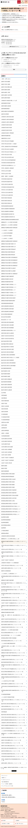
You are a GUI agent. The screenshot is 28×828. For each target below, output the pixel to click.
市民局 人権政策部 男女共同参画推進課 (9, 146)
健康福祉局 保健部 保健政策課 (7, 276)
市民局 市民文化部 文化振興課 (7, 149)
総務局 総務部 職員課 (5, 97)
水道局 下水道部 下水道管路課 (7, 460)
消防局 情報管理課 (5, 400)
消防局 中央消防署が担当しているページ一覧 (10, 742)
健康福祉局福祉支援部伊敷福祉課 (8, 252)
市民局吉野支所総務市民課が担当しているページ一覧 (12, 756)
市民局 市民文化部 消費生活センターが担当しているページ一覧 (13, 700)
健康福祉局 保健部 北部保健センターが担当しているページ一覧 (13, 557)
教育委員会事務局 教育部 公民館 (8, 500)
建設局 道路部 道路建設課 (6, 379)
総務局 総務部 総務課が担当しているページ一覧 (11, 568)
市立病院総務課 (4, 414)
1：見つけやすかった (7, 65)
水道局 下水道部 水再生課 (6, 462)
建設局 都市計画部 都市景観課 (7, 352)
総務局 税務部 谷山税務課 (7, 176)
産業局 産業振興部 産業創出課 (7, 306)
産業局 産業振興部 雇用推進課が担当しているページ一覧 (13, 621)
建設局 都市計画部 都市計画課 (7, 349)
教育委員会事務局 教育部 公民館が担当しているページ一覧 (13, 600)
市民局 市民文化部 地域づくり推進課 (8, 143)
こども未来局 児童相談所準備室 (7, 697)
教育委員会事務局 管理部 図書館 (8, 484)
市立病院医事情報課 (5, 419)
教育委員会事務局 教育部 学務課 (8, 487)
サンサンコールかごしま (5, 817)
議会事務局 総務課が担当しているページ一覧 (10, 586)
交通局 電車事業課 (5, 430)
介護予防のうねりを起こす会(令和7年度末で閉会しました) (14, 15)
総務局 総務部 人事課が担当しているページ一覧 (11, 763)
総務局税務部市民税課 (5, 103)
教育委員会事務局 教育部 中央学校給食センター (11, 508)
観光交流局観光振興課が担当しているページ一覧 (11, 632)
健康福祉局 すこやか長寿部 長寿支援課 (9, 222)
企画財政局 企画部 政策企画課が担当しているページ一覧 (13, 722)
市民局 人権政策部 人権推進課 (7, 168)
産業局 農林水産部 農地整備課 (7, 327)
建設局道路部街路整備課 (6, 381)
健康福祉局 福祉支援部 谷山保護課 (8, 270)
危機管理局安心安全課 (5, 138)
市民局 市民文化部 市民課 (6, 154)
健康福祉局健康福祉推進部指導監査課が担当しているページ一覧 (13, 677)
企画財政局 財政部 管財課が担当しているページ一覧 (12, 659)
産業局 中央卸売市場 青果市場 (7, 335)
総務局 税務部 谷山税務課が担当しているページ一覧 (12, 683)
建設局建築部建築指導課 (6, 368)
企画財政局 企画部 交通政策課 (7, 122)
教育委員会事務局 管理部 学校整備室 (8, 638)
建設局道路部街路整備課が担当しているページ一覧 (11, 709)
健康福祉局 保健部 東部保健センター (8, 287)
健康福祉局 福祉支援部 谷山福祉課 (8, 268)
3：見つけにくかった (7, 66)
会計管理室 (3, 392)
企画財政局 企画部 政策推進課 (7, 119)
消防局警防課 (4, 398)
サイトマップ (4, 775)
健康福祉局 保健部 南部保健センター (8, 295)
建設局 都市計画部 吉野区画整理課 (8, 362)
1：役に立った (6, 59)
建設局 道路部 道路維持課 (6, 384)
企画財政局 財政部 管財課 (6, 127)
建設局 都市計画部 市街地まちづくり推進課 (10, 357)
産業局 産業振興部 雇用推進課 (7, 311)
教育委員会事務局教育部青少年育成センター (10, 514)
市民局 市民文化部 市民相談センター (8, 151)
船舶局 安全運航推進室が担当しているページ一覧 (11, 728)
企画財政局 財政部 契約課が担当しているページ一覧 (12, 627)
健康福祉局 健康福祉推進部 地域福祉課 (9, 241)
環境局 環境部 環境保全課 (6, 200)
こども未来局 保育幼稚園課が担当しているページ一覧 (12, 730)
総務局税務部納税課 (5, 108)
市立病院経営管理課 (5, 417)
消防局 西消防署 (4, 408)
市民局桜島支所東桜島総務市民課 (8, 162)
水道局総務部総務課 (5, 435)
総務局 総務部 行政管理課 (6, 95)
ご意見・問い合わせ (19, 823)
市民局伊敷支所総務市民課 (6, 178)
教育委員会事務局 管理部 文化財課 (8, 479)
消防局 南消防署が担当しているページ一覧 (10, 706)
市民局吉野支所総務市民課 (6, 181)
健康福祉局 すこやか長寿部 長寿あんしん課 (10, 538)
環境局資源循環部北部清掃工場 (7, 214)
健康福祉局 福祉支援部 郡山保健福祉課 (9, 265)
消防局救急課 (4, 711)
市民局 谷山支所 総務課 (6, 170)
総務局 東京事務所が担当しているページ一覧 (10, 751)
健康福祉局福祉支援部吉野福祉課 (8, 254)
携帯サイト (4, 777)
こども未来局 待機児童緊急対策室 (8, 643)
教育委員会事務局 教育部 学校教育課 (8, 490)
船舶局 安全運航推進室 (6, 570)
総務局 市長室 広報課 (5, 84)
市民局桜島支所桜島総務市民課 (7, 187)
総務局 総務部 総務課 (5, 89)
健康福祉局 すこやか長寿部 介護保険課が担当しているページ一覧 (13, 734)
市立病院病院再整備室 (5, 694)
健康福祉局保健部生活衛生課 (7, 279)
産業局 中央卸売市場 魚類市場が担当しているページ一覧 (13, 619)
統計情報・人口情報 (5, 823)
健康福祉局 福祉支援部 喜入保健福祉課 (9, 273)
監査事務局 (3, 527)
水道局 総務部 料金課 (5, 444)
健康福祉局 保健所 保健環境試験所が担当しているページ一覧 (13, 606)
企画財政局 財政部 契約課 (6, 130)
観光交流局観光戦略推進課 (6, 314)
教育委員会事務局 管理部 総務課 (8, 473)
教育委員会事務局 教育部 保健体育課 (8, 492)
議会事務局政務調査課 (5, 519)
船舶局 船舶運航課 (5, 471)
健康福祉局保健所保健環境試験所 (8, 300)
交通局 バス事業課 (5, 433)
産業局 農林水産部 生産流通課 (7, 325)
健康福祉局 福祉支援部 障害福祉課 (8, 249)
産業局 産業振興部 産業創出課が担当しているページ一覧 (13, 720)
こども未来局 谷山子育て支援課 (7, 680)
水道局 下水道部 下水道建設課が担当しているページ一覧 (13, 603)
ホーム (2, 767)
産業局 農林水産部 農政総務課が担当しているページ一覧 (13, 748)
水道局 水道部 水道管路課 (6, 452)
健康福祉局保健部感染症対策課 (7, 612)
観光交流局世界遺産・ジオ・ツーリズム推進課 (10, 635)
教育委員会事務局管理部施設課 (7, 476)
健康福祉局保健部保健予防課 (7, 281)
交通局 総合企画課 (5, 422)
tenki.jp (3, 801)
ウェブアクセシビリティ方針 (7, 785)
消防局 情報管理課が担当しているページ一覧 (10, 650)
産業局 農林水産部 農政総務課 (7, 322)
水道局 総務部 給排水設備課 (7, 446)
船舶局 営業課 (4, 468)
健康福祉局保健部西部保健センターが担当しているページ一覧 (13, 553)
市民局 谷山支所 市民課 (6, 173)
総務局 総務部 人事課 (5, 92)
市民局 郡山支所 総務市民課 (7, 195)
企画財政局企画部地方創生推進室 (8, 536)
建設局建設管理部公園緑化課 (7, 343)
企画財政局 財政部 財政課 (6, 124)
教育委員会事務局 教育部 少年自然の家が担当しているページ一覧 (13, 594)
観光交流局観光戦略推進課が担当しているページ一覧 (12, 671)
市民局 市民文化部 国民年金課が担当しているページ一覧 (13, 717)
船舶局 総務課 (4, 465)
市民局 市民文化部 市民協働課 (7, 141)
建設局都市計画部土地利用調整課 (8, 354)
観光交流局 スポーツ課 (6, 319)
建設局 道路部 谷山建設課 (6, 389)
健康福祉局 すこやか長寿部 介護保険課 (9, 224)
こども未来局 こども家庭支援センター (9, 573)
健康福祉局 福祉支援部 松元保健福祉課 (9, 262)
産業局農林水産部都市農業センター (8, 330)
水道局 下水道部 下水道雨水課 (7, 560)
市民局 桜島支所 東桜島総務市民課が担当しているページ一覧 (13, 687)
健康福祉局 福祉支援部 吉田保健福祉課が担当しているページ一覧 (13, 656)
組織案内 (3, 75)
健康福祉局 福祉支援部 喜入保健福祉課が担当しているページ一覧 (13, 665)
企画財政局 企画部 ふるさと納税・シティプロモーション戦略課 (13, 647)
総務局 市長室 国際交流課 (6, 87)
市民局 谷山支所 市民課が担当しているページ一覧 (11, 549)
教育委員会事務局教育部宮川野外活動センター (10, 511)
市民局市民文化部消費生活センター (8, 165)
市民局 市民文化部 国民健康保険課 (8, 160)
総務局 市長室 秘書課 (5, 81)
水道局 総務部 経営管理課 (6, 438)
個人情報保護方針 (5, 781)
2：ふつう (14, 59)
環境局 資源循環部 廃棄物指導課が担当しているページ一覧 (13, 725)
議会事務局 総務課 (5, 517)
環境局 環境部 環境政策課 (6, 197)
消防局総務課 (4, 395)
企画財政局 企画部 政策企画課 (7, 116)
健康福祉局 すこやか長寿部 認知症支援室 (9, 629)
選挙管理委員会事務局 (5, 525)
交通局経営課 (4, 427)
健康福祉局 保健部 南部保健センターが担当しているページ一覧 (13, 542)
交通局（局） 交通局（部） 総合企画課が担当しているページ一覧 (13, 616)
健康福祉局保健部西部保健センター (8, 289)
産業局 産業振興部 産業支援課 (7, 308)
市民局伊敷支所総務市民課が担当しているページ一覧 (12, 753)
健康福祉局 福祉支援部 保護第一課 (8, 243)
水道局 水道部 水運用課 (6, 454)
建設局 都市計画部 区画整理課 (7, 360)
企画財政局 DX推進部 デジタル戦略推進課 (10, 562)
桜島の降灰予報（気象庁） (7, 795)
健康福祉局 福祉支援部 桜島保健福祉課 (9, 260)
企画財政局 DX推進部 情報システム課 (9, 100)
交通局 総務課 (4, 425)
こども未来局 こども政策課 (7, 230)
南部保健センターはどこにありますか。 (10, 22)
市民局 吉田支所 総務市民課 (7, 184)
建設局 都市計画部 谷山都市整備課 (8, 365)
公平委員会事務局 (5, 530)
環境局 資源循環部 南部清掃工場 (8, 216)
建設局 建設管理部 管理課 (6, 341)
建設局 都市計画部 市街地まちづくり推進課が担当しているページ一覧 (13, 583)
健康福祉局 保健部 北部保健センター (8, 284)
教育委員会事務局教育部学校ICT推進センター (10, 506)
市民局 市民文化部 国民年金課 (7, 157)
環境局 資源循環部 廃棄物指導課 (8, 208)
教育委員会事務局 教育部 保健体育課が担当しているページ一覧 (13, 691)
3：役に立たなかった (7, 61)
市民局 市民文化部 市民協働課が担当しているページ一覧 (13, 668)
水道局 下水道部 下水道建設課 (7, 457)
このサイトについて (6, 779)
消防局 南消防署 (4, 411)
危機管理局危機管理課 (5, 135)
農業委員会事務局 (5, 533)
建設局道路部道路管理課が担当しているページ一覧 (11, 662)
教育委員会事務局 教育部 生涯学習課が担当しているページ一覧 (13, 577)
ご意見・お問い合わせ (5, 78)
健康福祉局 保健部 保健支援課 (7, 580)
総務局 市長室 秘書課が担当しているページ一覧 (11, 740)
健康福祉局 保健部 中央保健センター (8, 292)
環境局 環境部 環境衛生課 (6, 203)
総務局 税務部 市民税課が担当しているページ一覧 (11, 674)
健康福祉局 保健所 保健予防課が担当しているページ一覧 (13, 652)
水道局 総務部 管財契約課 (6, 441)
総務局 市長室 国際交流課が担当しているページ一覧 (12, 745)
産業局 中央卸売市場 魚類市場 (7, 338)
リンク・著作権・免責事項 (7, 783)
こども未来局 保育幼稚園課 (7, 233)
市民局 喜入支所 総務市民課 (7, 189)
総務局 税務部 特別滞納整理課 (7, 111)
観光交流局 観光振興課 (6, 316)
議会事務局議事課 (5, 522)
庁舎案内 (4, 820)
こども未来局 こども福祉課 (7, 238)
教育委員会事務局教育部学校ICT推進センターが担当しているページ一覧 (13, 590)
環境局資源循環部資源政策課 (7, 206)
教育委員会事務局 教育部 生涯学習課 (8, 498)
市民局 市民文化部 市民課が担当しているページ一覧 (12, 565)
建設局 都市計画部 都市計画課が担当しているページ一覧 (13, 714)
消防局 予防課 (4, 403)
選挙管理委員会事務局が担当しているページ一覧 (11, 640)
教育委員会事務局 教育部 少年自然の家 (9, 503)
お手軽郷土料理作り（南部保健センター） (10, 13)
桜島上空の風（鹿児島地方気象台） (9, 797)
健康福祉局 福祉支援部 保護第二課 (8, 246)
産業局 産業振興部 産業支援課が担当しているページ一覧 (13, 609)
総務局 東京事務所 (5, 114)
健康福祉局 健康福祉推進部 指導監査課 (9, 227)
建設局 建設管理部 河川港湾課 (7, 346)
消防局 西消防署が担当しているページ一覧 (10, 597)
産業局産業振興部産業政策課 (7, 303)
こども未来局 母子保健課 (6, 235)
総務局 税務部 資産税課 (6, 105)
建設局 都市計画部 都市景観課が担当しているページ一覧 (13, 703)
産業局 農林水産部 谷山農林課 (7, 333)
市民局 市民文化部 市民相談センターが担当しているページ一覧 (13, 546)
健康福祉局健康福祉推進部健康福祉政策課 (10, 219)
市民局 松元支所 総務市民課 (7, 192)
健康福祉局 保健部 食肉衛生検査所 (8, 298)
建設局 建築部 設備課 (5, 376)
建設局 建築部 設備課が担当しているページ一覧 (11, 624)
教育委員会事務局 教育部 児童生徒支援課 (9, 495)
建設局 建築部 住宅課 (5, 371)
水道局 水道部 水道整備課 (6, 449)
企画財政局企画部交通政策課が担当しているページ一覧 (12, 737)
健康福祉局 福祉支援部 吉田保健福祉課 (9, 257)
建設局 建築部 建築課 (5, 373)
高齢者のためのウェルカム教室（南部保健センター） (13, 17)
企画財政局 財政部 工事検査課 (7, 133)
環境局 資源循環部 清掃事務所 (7, 211)
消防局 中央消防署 (5, 406)
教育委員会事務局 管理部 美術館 (8, 481)
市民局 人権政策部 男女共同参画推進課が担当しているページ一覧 (13, 760)
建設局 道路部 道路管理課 (6, 387)
